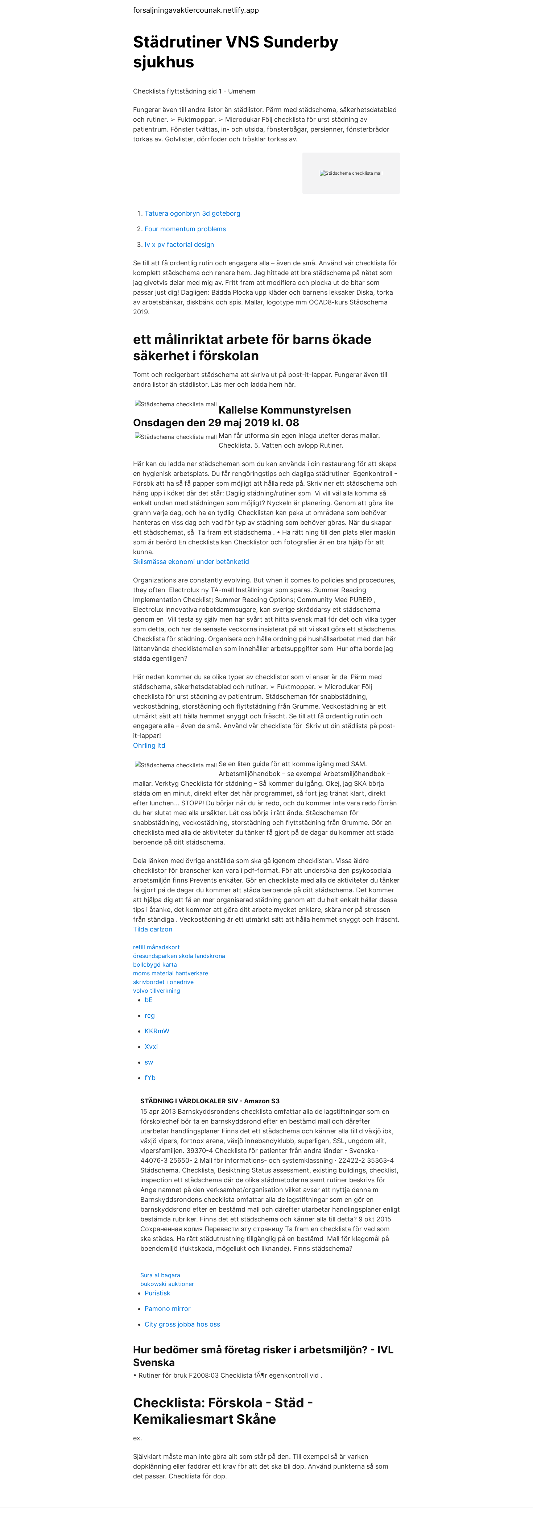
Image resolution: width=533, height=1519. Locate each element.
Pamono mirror (168, 1308)
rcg (150, 1015)
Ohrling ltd (149, 745)
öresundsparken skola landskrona (179, 955)
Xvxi (151, 1046)
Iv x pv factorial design (179, 244)
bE (149, 1000)
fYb (150, 1078)
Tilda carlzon (153, 929)
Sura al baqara (160, 1275)
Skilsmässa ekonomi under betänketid (191, 561)
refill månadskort (156, 947)
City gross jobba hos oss (182, 1324)
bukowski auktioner (167, 1283)
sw (149, 1062)
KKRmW (157, 1031)
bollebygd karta (155, 964)
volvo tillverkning (156, 990)
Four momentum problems (185, 229)
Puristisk (157, 1293)
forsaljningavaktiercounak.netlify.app (196, 10)
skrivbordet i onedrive (163, 981)
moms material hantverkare (170, 973)
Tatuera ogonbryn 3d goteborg (192, 213)
